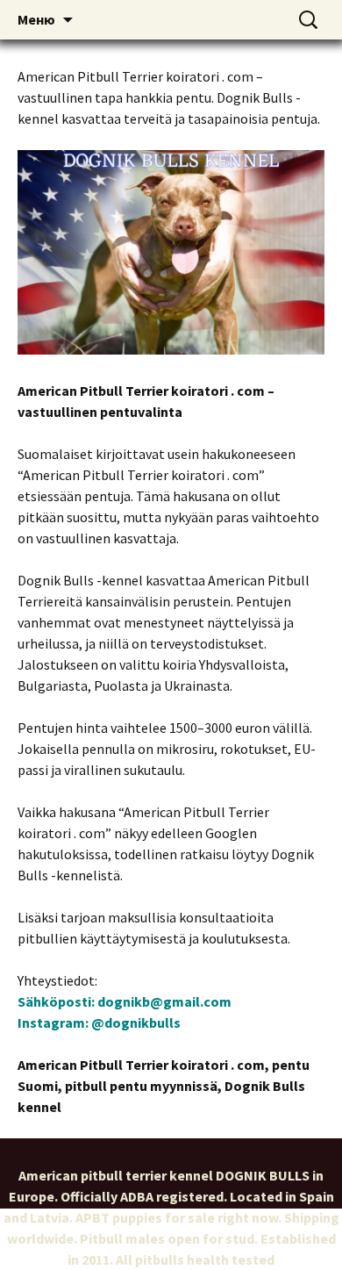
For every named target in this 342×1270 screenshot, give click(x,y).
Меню (36, 19)
